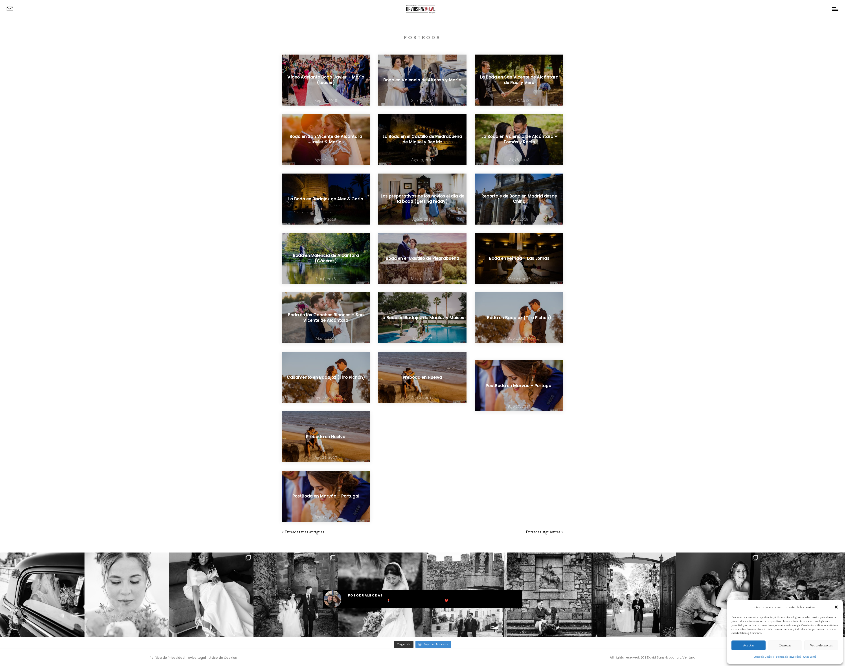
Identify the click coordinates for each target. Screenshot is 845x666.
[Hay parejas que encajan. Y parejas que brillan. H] (211, 595)
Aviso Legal (809, 656)
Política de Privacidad (788, 656)
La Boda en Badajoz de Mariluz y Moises (422, 318)
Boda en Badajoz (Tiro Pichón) (519, 318)
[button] (836, 607)
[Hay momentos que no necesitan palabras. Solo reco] (126, 595)
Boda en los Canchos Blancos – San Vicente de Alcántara (326, 318)
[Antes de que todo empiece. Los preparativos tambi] (718, 595)
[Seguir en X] (422, 657)
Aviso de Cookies (764, 656)
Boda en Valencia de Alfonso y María (422, 80)
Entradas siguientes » (544, 531)
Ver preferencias (821, 645)
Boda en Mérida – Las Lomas (519, 258)
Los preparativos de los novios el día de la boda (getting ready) (422, 199)
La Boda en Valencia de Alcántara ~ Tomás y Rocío (519, 139)
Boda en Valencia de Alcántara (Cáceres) (326, 258)
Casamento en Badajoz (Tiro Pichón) (326, 377)
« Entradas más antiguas (303, 531)
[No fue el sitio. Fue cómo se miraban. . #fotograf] (802, 595)
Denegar (785, 645)
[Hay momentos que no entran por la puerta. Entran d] (634, 595)
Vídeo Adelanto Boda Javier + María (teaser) (325, 80)
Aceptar (748, 645)
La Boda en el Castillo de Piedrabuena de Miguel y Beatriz (422, 139)
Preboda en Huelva (325, 436)
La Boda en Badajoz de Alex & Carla (325, 199)
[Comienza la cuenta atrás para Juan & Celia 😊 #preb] (549, 595)
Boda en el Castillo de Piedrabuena (422, 258)
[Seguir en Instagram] (431, 657)
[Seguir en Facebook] (413, 657)
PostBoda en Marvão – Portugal (325, 496)
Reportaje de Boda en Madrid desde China (519, 199)
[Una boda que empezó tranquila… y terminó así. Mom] (296, 595)
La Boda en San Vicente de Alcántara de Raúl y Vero (519, 80)
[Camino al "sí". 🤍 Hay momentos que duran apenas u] (42, 595)
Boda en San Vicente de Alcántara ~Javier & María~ (326, 139)
